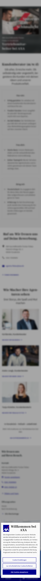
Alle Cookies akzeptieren (19, 572)
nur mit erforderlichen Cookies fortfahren (19, 566)
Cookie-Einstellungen (19, 560)
